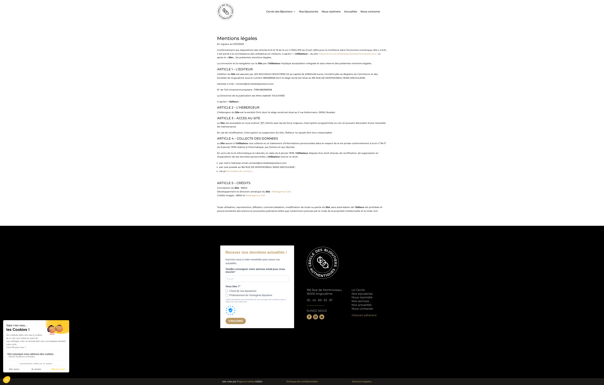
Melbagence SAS (281, 191)
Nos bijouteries (308, 12)
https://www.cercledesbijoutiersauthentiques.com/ (348, 53)
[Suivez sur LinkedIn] (321, 316)
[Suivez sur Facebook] (309, 316)
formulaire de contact (239, 171)
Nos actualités (362, 305)
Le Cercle (358, 290)
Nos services (360, 301)
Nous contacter (370, 12)
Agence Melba (246, 381)
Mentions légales (361, 381)
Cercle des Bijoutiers (279, 12)
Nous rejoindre (331, 12)
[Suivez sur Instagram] (315, 316)
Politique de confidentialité (302, 381)
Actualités (350, 12)
